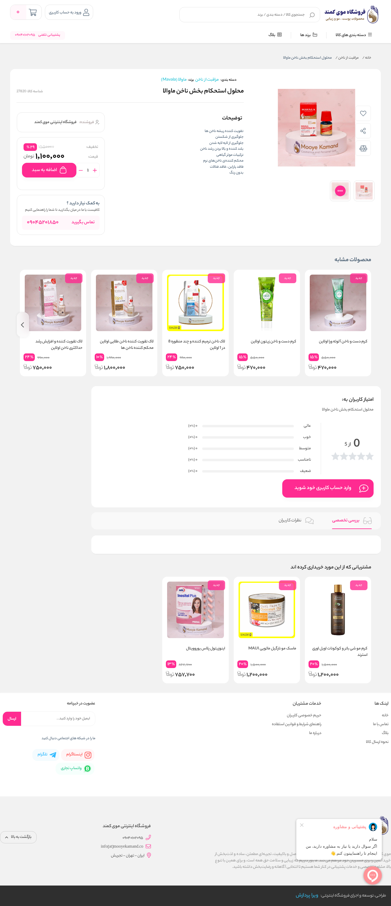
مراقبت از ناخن (347, 58)
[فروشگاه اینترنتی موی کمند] (352, 14)
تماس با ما (381, 724)
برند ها (305, 35)
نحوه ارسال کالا (377, 742)
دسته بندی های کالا (351, 35)
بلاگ (272, 35)
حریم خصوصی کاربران (304, 715)
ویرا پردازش (307, 896)
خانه (366, 58)
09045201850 (43, 222)
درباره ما (315, 733)
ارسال (12, 719)
